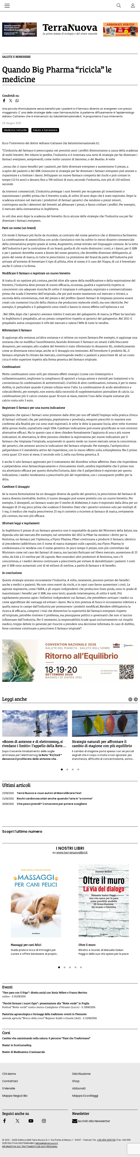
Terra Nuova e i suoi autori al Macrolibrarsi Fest (41, 793)
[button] (7, 5)
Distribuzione (81, 1074)
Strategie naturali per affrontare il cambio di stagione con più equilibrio (102, 744)
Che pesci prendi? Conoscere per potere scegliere (44, 804)
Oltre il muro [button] (87, 945)
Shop (75, 1081)
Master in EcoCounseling (16, 1045)
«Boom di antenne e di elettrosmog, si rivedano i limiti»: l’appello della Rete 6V (32, 746)
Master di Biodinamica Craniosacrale (23, 1051)
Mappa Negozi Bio (15, 1096)
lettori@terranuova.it (46, 1143)
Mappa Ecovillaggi (85, 1096)
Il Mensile (8, 1088)
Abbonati (78, 1088)
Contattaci (10, 1081)
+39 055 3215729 (106, 1139)
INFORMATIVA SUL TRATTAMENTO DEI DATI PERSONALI (29, 1146)
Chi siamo (9, 1074)
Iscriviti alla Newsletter (93, 1121)
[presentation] (130, 699)
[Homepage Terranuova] (70, 29)
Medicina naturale (15, 130)
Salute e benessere (16, 56)
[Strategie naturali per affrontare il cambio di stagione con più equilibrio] (105, 723)
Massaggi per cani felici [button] (26, 945)
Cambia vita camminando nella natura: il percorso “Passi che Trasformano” (46, 1038)
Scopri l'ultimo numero (22, 831)
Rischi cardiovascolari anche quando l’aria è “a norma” (47, 798)
